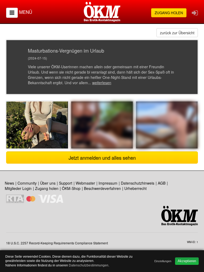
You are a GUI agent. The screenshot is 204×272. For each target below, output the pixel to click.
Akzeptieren (187, 261)
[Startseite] (102, 12)
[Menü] (12, 13)
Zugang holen (169, 12)
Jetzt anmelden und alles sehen (102, 157)
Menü (25, 12)
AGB (161, 183)
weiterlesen (101, 82)
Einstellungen (162, 261)
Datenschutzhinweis (137, 183)
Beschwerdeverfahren (102, 188)
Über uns (48, 183)
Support (65, 183)
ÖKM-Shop (71, 188)
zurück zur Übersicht (177, 32)
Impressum (108, 183)
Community (27, 183)
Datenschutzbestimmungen (88, 265)
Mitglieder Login (18, 188)
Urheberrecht (135, 188)
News (9, 183)
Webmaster (85, 183)
